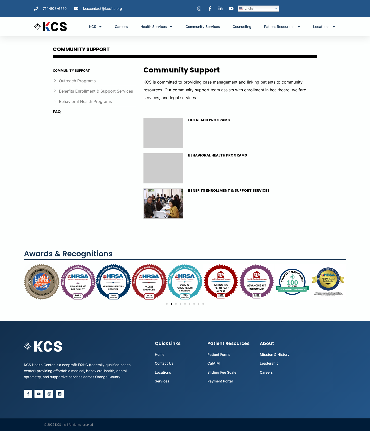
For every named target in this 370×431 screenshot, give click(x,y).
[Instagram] (49, 394)
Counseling (242, 26)
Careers (121, 26)
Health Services (153, 26)
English (249, 8)
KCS (92, 26)
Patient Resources (279, 26)
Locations (321, 26)
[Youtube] (38, 394)
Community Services (203, 26)
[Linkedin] (60, 394)
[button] (29, 282)
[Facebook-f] (28, 394)
